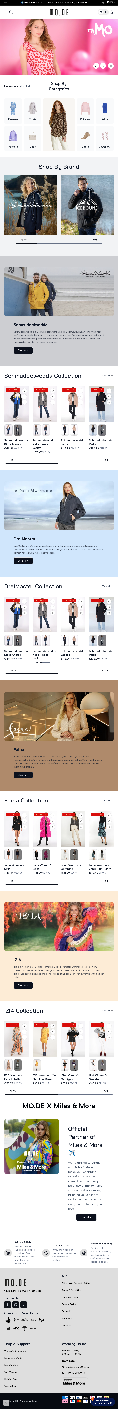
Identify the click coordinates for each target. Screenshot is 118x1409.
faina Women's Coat (42, 867)
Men (22, 86)
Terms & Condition (71, 1290)
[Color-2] (8, 430)
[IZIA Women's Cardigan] (73, 1039)
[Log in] (111, 12)
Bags (33, 146)
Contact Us (10, 1386)
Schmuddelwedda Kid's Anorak (16, 442)
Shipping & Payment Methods (77, 1283)
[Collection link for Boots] (85, 136)
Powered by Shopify (29, 1401)
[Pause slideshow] (111, 66)
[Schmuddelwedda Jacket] (73, 404)
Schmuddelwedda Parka (101, 442)
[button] (6, 12)
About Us (67, 1325)
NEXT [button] (94, 240)
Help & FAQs (11, 1379)
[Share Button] (24, 396)
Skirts (104, 119)
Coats (32, 119)
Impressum (67, 1318)
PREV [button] (13, 460)
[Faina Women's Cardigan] (73, 829)
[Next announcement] (103, 3)
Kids (28, 86)
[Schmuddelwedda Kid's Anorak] (16, 404)
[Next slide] (103, 66)
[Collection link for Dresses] (13, 108)
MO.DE (16, 1401)
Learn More (86, 1217)
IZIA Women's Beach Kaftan (13, 1077)
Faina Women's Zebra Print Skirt (100, 867)
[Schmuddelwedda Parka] (101, 404)
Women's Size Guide (15, 1351)
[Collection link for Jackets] (13, 136)
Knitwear (85, 119)
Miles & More (11, 1365)
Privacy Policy (69, 1304)
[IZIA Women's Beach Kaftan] (16, 1039)
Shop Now (23, 350)
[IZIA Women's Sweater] (101, 1039)
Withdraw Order (70, 1297)
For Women (11, 86)
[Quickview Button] (24, 402)
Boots (85, 146)
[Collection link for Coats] (32, 108)
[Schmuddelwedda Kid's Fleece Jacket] (45, 404)
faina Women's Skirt (14, 867)
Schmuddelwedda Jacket (72, 442)
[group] (59, 47)
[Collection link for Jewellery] (105, 136)
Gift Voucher (11, 1371)
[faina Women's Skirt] (16, 829)
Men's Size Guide (13, 1358)
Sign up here (103, 1390)
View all (106, 375)
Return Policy (68, 1311)
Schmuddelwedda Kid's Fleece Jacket (44, 444)
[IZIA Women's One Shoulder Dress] (45, 1039)
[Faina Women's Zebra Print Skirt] (101, 829)
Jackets (13, 146)
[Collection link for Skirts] (105, 108)
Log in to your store (89, 1382)
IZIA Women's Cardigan (70, 1077)
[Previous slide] (96, 66)
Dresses (13, 119)
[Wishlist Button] (24, 390)
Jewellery (104, 146)
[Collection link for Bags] (32, 136)
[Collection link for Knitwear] (85, 108)
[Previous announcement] (5, 3)
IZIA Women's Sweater (98, 1077)
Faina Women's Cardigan (71, 867)
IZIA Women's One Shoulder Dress (45, 1077)
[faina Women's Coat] (45, 829)
